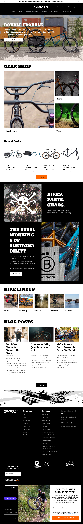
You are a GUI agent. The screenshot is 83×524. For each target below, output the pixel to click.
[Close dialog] (79, 487)
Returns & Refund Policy (49, 451)
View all (41, 177)
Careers (25, 423)
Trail (37, 311)
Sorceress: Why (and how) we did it (40, 347)
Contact (44, 443)
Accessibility (27, 429)
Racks (59, 99)
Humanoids (26, 420)
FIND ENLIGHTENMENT (66, 518)
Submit (13, 487)
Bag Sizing (45, 426)
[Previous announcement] (4, 1)
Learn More (16, 273)
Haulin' (68, 311)
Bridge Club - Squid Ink (50, 166)
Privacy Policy (27, 426)
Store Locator (46, 420)
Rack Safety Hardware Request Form (48, 447)
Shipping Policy (46, 454)
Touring (23, 311)
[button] (6, 7)
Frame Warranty (47, 440)
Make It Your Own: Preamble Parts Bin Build (65, 347)
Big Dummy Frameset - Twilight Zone (32, 167)
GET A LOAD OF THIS (13, 39)
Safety (25, 432)
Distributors (26, 435)
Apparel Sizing (46, 429)
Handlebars (11, 131)
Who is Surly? (27, 415)
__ (41, 398)
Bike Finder (45, 415)
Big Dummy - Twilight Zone (10, 166)
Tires (58, 131)
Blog (24, 417)
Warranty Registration (48, 435)
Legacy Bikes (46, 423)
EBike (6, 311)
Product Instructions (48, 432)
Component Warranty (48, 437)
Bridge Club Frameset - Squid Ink (69, 167)
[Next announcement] (78, 1)
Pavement (54, 311)
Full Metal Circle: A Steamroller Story (13, 349)
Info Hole (45, 417)
